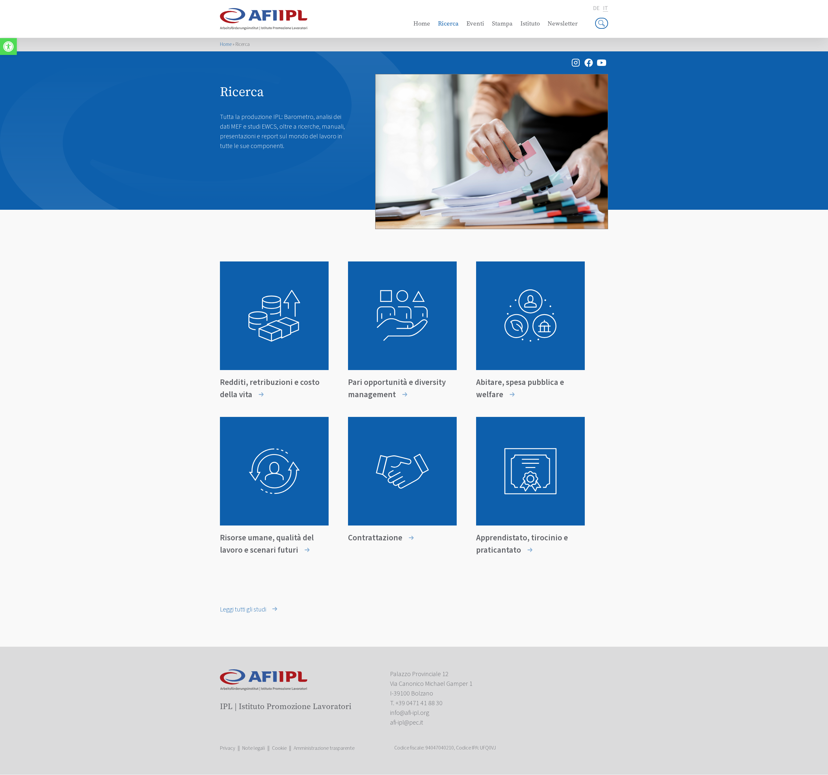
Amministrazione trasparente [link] (324, 748)
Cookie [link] (279, 748)
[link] (8, 46)
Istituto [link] (530, 23)
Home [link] (421, 23)
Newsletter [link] (563, 23)
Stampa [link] (502, 23)
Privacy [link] (227, 748)
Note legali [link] (253, 748)
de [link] (596, 8)
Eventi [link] (475, 23)
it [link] (605, 8)
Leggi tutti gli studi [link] (243, 609)
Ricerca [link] (448, 23)
